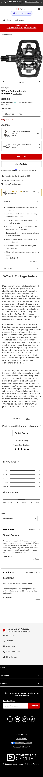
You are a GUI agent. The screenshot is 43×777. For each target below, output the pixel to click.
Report (37, 559)
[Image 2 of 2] (23, 82)
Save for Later (21, 164)
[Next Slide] (41, 3)
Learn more (5, 104)
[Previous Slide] (1, 3)
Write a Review (21, 433)
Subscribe (34, 705)
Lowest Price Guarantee (13, 184)
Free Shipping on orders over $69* (18, 176)
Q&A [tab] (28, 419)
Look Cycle (5, 88)
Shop (2, 667)
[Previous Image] (3, 82)
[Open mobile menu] (3, 9)
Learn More (33, 261)
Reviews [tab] (16, 418)
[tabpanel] (21, 519)
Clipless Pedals (6, 34)
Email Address (9, 701)
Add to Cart (21, 156)
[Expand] (38, 192)
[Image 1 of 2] (20, 82)
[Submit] (4, 20)
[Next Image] (40, 82)
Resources (4, 675)
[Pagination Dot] (18, 30)
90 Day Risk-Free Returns (13, 180)
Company (4, 683)
